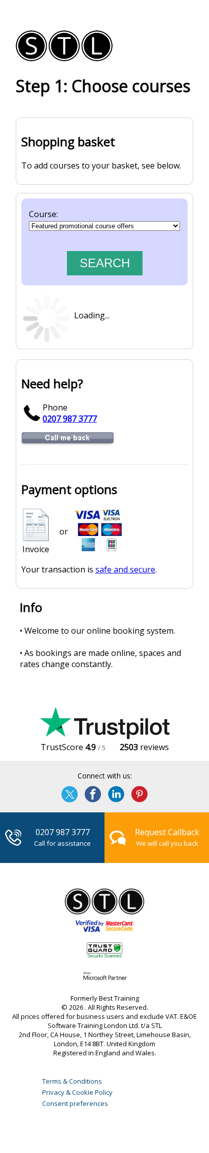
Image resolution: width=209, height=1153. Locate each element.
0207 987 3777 (70, 418)
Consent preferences (75, 1103)
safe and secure (125, 569)
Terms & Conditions (72, 1081)
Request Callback (167, 832)
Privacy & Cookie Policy (77, 1092)
